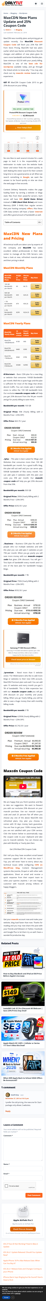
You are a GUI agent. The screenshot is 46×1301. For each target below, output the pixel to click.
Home (6, 13)
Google (26, 177)
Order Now (37, 286)
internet (38, 211)
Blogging (13, 13)
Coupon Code (10, 44)
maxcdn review (23, 73)
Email (6, 1174)
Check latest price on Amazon (23, 659)
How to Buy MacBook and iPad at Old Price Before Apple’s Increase (22, 974)
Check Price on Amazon (23, 1229)
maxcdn (15, 919)
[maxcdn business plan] (23, 611)
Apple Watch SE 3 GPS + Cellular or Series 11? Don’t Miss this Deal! (21, 1044)
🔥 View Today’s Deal (23, 127)
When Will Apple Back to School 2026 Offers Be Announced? (22, 1079)
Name (7, 1164)
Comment (8, 1136)
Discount (38, 41)
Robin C (8, 30)
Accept (6, 1297)
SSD (21, 199)
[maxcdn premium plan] (23, 746)
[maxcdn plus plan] (23, 524)
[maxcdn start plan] (23, 440)
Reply (7, 1111)
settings (17, 1293)
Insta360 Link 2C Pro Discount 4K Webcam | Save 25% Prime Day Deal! (22, 1009)
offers (30, 208)
